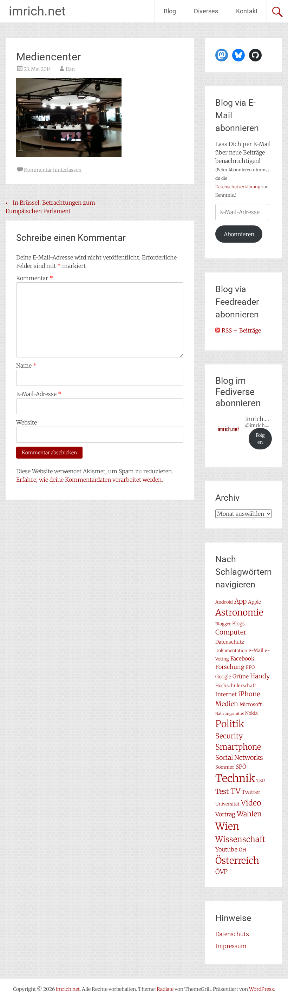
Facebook (242, 658)
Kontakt (247, 11)
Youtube (226, 849)
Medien (226, 704)
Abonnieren (239, 234)
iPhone (249, 694)
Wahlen (249, 813)
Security (229, 736)
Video (251, 803)
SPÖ (241, 766)
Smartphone (238, 747)
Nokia (251, 713)
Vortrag (225, 814)
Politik (229, 724)
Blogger (223, 623)
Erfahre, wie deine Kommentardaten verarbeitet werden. (89, 479)
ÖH (242, 850)
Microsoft (251, 704)
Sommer (224, 767)
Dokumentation (231, 650)
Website (26, 422)
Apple (254, 602)
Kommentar (34, 278)
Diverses (206, 11)
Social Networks (239, 758)
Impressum (231, 945)
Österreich (237, 860)
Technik (235, 778)
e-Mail (256, 650)
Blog (170, 11)
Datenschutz (229, 642)
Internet (226, 694)
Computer (230, 632)
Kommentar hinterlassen (52, 170)
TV (235, 791)
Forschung (229, 666)
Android (224, 602)
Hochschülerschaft (235, 686)
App (240, 601)
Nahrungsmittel (229, 713)
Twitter (251, 792)
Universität (227, 804)
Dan (70, 69)
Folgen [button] (260, 438)
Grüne (241, 676)
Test (222, 791)
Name (26, 365)
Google (223, 676)
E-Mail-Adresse (38, 393)
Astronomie (239, 612)
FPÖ (250, 667)
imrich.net (37, 11)
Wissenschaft (240, 839)
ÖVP (221, 872)
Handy (260, 676)
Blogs (238, 623)
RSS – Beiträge (240, 330)
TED (260, 780)
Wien (227, 826)
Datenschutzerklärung (237, 186)
